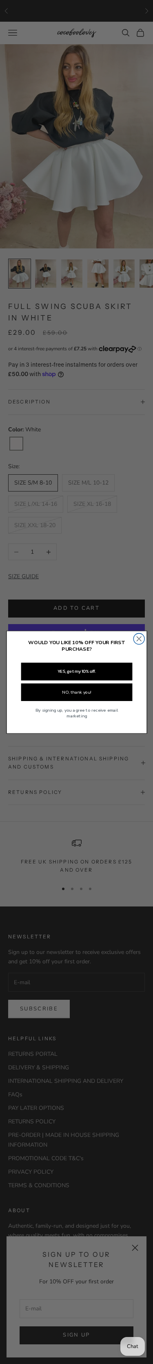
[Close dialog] (138, 638)
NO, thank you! (76, 692)
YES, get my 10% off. (76, 671)
